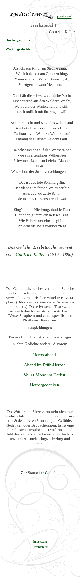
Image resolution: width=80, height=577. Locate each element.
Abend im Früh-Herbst (44, 364)
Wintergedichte (18, 49)
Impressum (40, 541)
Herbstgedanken (44, 384)
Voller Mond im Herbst (44, 374)
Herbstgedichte (17, 40)
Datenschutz (40, 547)
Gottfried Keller (30, 254)
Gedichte (52, 472)
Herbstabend (44, 354)
